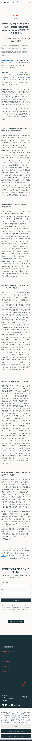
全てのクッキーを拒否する (16, 731)
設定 (16, 726)
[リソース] (8, 667)
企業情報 (4, 671)
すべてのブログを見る (16, 621)
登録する (16, 600)
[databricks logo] (7, 647)
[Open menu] (30, 2)
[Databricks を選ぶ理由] (17, 652)
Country (4, 589)
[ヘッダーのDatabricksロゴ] (5, 2)
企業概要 (10, 12)
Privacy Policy (15, 611)
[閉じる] (30, 710)
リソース (4, 666)
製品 (3, 657)
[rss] (12, 705)
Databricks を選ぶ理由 (9, 652)
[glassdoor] (15, 705)
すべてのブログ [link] (4, 12)
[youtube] (19, 705)
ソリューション (7, 661)
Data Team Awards (7, 60)
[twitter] (9, 705)
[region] (16, 724)
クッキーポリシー (17, 715)
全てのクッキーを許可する (16, 736)
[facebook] (6, 705)
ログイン (23, 2)
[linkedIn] (3, 705)
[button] (17, 2)
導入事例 (16, 16)
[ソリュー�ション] (13, 662)
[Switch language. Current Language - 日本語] (13, 2)
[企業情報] (8, 672)
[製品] (5, 657)
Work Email (5, 582)
